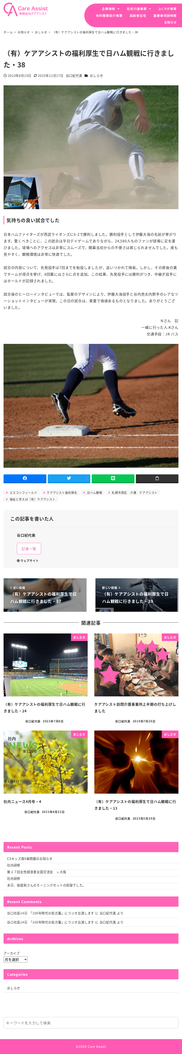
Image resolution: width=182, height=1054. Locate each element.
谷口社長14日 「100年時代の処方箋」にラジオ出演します (50, 913)
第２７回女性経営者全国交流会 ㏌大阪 (36, 872)
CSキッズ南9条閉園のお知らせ (30, 858)
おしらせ (96, 75)
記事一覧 (29, 548)
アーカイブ (12, 953)
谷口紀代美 (108, 913)
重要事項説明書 (165, 15)
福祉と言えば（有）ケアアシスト (32, 499)
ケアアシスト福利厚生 (61, 492)
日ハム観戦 (94, 492)
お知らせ (170, 22)
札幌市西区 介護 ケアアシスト (134, 492)
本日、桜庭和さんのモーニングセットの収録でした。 (46, 885)
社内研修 (13, 865)
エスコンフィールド (23, 492)
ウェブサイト (29, 560)
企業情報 (108, 8)
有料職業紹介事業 (109, 15)
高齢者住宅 (138, 15)
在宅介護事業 (137, 8)
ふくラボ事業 (167, 8)
